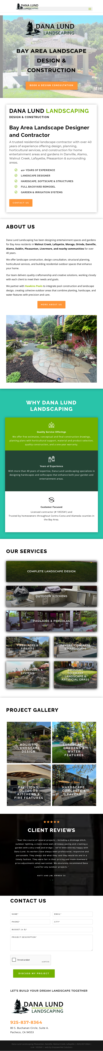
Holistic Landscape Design (29, 748)
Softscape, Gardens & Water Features (74, 750)
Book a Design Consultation (51, 85)
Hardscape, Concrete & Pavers (74, 791)
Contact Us (21, 203)
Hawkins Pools (34, 286)
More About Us (51, 304)
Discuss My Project (34, 973)
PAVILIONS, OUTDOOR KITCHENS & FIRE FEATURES (28, 793)
